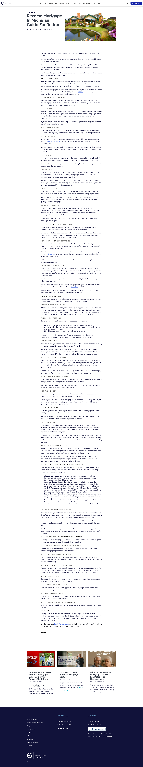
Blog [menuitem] (28, 726)
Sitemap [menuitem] (29, 746)
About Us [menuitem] (30, 739)
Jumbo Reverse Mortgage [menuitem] (35, 722)
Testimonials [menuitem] (31, 729)
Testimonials (59, 3)
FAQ (75, 3)
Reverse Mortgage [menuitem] (32, 719)
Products (42, 3)
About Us (81, 3)
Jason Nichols (32, 29)
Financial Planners (93, 3)
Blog (51, 3)
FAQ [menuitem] (28, 736)
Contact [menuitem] (29, 732)
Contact (69, 3)
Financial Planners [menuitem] (32, 742)
